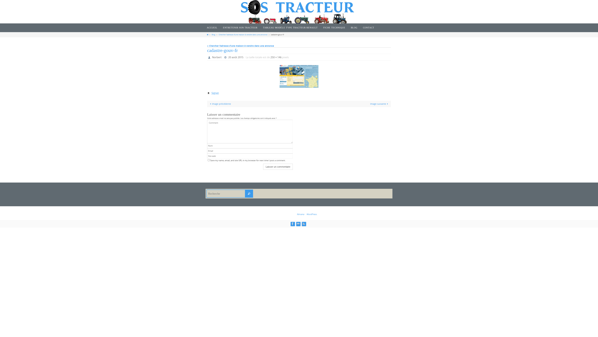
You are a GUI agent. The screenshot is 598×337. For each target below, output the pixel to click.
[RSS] (304, 224)
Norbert (217, 57)
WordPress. (311, 214)
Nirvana (300, 214)
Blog (213, 34)
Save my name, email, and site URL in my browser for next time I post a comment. (248, 160)
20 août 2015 (235, 57)
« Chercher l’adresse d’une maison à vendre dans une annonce (240, 45)
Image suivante (378, 103)
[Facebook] (293, 224)
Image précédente (221, 103)
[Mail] (298, 224)
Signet (215, 93)
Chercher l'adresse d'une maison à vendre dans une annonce (243, 34)
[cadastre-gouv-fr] (299, 76)
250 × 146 (276, 57)
